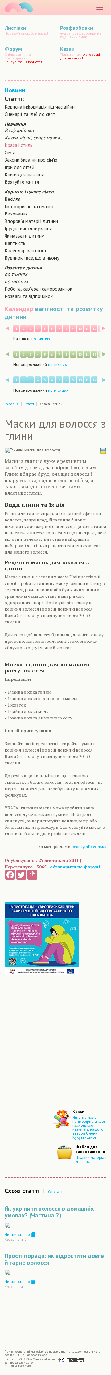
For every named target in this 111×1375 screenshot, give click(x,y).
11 (87, 329)
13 (101, 329)
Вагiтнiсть (15, 243)
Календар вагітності (26, 250)
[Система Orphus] (71, 1360)
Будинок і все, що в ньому (32, 258)
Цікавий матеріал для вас (91, 1159)
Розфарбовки (19, 130)
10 (80, 329)
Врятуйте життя (22, 182)
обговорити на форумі (75, 867)
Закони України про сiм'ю (31, 160)
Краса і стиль (18, 145)
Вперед (103, 328)
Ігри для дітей (19, 167)
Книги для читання (24, 174)
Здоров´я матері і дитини (31, 221)
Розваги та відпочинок (29, 296)
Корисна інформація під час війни (40, 107)
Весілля (12, 199)
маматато (19, 7)
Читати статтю (18, 1234)
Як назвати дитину (24, 236)
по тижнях (16, 274)
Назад (7, 328)
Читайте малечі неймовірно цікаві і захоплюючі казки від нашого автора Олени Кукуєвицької (88, 1127)
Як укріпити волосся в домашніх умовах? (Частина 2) (49, 1212)
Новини (15, 90)
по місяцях (16, 281)
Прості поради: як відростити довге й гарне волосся (54, 1259)
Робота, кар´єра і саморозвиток (38, 289)
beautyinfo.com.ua (89, 846)
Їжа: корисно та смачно (30, 206)
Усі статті (55, 1191)
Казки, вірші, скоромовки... (34, 138)
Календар (19, 308)
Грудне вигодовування (28, 228)
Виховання (16, 214)
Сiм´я (10, 152)
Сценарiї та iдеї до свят (30, 114)
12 (94, 329)
